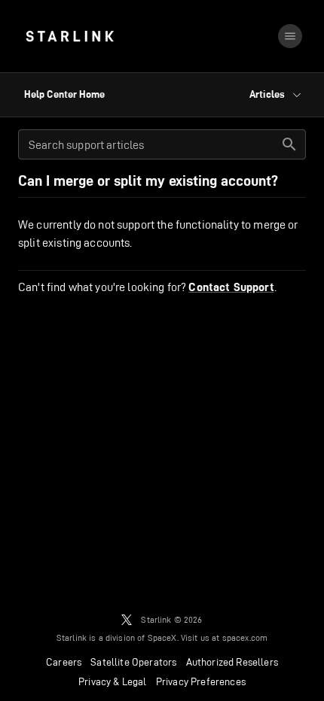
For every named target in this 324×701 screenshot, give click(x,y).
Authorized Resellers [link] (232, 662)
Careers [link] (63, 662)
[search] (289, 144)
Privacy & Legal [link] (112, 681)
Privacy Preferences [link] (201, 681)
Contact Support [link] (231, 287)
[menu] (290, 36)
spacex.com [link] (245, 637)
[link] (69, 36)
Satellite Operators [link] (133, 662)
